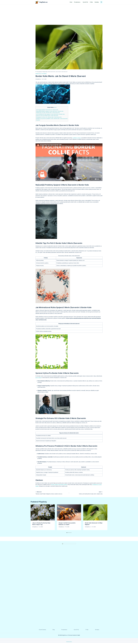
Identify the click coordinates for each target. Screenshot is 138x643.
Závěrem (38, 120)
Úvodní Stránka (42, 629)
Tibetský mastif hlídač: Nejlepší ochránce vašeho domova (49, 492)
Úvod (71, 2)
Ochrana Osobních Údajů (74, 635)
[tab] (67, 532)
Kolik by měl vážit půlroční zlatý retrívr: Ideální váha (90, 492)
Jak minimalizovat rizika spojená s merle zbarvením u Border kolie (50, 114)
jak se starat (38, 377)
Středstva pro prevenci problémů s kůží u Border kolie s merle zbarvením (52, 118)
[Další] (105, 518)
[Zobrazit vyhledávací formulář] (101, 2)
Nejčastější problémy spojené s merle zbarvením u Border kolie (49, 111)
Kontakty (97, 2)
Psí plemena (44, 73)
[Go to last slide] (33, 518)
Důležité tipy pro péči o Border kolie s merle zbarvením (48, 112)
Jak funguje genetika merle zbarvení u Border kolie (47, 109)
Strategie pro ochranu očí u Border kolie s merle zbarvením (49, 117)
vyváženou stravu (77, 137)
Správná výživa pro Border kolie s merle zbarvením (47, 115)
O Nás (91, 2)
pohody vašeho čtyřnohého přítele (59, 484)
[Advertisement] (69, 12)
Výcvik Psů (85, 2)
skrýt (55, 107)
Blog (54, 629)
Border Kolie (38, 73)
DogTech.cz (39, 79)
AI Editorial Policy (69, 641)
